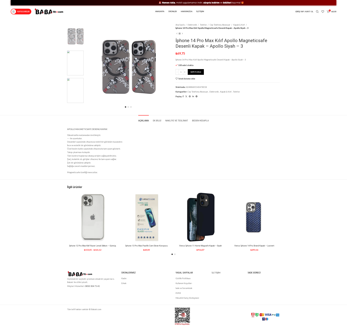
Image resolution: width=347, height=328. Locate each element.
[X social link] (186, 96)
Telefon (203, 24)
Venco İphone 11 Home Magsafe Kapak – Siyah (200, 246)
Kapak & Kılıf (239, 24)
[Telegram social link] (196, 96)
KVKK (178, 293)
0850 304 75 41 (92, 286)
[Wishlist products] (322, 11)
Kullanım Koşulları (184, 283)
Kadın (123, 278)
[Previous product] (177, 33)
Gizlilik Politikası (183, 278)
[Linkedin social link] (193, 96)
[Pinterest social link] (190, 96)
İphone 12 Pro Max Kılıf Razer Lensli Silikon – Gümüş (92, 246)
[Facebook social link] (183, 96)
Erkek (123, 283)
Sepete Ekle (195, 72)
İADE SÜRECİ (254, 272)
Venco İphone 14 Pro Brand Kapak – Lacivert (254, 246)
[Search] (317, 11)
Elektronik (192, 24)
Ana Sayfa (180, 24)
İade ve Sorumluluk (184, 288)
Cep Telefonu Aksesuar (220, 24)
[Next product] (182, 33)
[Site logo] (49, 11)
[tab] (143, 119)
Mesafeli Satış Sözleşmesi (187, 298)
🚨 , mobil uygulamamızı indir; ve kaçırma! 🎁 (190, 2)
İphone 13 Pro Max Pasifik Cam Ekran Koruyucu (146, 246)
